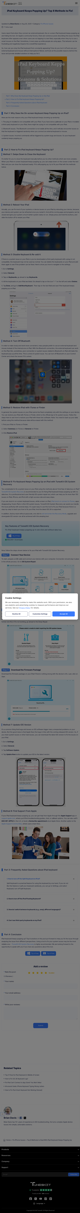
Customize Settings (40, 614)
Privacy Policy (24, 608)
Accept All (64, 614)
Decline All (16, 614)
